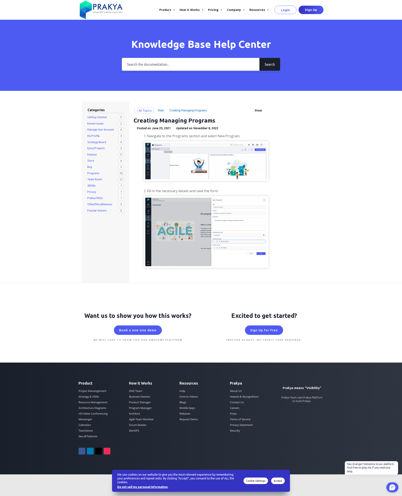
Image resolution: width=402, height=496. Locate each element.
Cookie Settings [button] (255, 480)
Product (165, 10)
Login (285, 10)
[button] (260, 110)
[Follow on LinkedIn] (90, 451)
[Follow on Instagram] (107, 451)
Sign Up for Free (264, 330)
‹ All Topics (144, 110)
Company (234, 10)
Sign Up (311, 10)
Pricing (213, 10)
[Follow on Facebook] (82, 451)
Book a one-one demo (138, 330)
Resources (257, 10)
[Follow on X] (98, 451)
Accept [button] (278, 480)
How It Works (190, 10)
